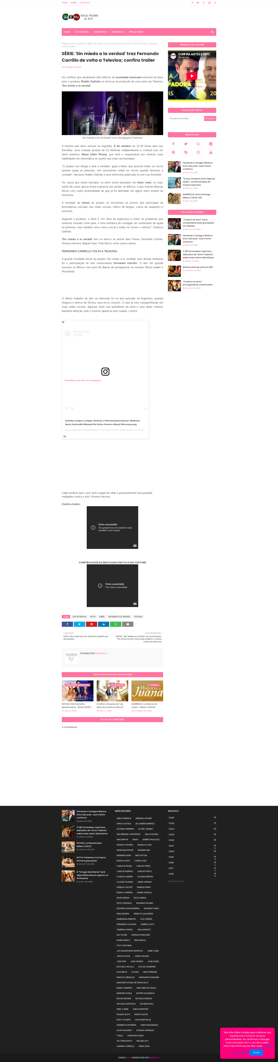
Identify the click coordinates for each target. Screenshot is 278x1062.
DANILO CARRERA (125, 892)
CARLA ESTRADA (124, 866)
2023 (192, 834)
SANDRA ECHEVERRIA (126, 1025)
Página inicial (68, 43)
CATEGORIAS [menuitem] (81, 31)
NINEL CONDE (123, 1009)
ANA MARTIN (122, 839)
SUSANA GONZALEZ (145, 1030)
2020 (192, 851)
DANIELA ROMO (144, 887)
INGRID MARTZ (123, 940)
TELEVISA (81, 43)
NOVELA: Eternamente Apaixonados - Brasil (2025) (76, 705)
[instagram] (204, 2)
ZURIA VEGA (144, 1046)
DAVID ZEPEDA (123, 897)
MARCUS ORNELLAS (126, 977)
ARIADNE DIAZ (144, 850)
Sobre (73, 2)
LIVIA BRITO (122, 972)
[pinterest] (209, 2)
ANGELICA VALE (144, 844)
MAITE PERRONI (150, 972)
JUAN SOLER (153, 961)
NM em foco (100, 653)
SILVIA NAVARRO (124, 1030)
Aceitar (256, 1052)
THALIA (120, 1035)
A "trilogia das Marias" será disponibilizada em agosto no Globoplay (92, 875)
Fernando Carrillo (110, 430)
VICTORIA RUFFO (124, 1041)
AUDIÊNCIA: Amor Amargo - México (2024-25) (197, 196)
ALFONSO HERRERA (125, 829)
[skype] (186, 152)
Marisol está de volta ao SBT (198, 267)
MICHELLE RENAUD (143, 998)
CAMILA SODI (140, 860)
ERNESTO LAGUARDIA (143, 913)
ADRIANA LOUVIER (143, 818)
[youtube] (210, 152)
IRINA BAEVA (140, 940)
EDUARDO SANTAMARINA (128, 908)
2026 (192, 817)
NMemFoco (154, 1057)
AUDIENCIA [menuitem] (117, 31)
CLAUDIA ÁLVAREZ (125, 882)
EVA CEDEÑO (146, 919)
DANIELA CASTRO (125, 887)
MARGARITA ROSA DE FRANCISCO (132, 982)
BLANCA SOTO (123, 860)
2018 (192, 862)
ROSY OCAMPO (124, 1019)
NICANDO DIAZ (146, 1003)
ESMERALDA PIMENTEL (126, 919)
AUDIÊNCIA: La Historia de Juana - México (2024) (144, 705)
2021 (192, 845)
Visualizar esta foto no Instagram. (83, 380)
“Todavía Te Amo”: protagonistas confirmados (198, 283)
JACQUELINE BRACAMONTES (130, 950)
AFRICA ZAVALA (124, 823)
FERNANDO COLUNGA (126, 924)
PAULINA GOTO (123, 1014)
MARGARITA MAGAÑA (149, 977)
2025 (192, 823)
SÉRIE (101, 616)
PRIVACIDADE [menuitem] (136, 31)
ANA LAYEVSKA (151, 834)
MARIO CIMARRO (124, 988)
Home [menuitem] (67, 31)
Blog (128, 1057)
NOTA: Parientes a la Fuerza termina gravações (91, 859)
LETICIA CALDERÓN (147, 966)
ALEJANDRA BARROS (144, 823)
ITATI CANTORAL (124, 945)
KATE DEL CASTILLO (125, 966)
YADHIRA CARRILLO (125, 1046)
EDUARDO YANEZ (151, 908)
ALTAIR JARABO (145, 829)
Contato (85, 2)
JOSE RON (121, 961)
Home (64, 2)
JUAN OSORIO (136, 961)
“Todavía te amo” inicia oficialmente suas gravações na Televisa (198, 222)
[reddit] (210, 144)
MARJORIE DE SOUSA (146, 988)
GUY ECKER (122, 935)
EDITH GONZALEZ (124, 903)
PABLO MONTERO (140, 1009)
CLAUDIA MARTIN (145, 876)
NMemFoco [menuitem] (100, 31)
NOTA (92, 616)
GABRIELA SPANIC (125, 929)
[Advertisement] (120, 288)
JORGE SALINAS (141, 956)
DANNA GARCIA (144, 892)
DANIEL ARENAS (145, 882)
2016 (192, 874)
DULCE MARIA (140, 897)
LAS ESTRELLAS (79, 616)
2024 (192, 828)
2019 (192, 857)
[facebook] (192, 2)
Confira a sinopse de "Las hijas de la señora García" (110, 705)
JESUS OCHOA (123, 956)
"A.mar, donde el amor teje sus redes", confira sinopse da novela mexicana (199, 181)
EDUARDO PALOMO (144, 903)
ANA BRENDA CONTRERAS (128, 834)
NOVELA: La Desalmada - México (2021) (90, 845)
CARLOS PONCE (144, 871)
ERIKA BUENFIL (123, 913)
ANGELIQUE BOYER (125, 850)
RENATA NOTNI (141, 1014)
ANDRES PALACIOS (150, 839)
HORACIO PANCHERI (140, 935)
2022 (192, 840)
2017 (192, 868)
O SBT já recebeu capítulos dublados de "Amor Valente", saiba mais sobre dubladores (198, 254)
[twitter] (198, 2)
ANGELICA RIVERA (125, 844)
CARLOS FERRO (143, 866)
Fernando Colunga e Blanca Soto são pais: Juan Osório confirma (197, 166)
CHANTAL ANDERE (125, 876)
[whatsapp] (214, 2)
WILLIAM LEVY (142, 1041)
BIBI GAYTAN (141, 855)
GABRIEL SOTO (147, 924)
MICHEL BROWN (124, 998)
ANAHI (135, 839)
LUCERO (135, 972)
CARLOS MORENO (125, 871)
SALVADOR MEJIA (143, 1019)
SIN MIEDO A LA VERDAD (119, 616)
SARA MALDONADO (149, 1025)
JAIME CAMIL (153, 950)
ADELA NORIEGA (124, 818)
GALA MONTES (144, 929)
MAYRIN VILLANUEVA (145, 993)
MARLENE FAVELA (124, 993)
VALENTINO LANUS (135, 1035)
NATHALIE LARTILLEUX (126, 1003)
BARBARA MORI (124, 855)
